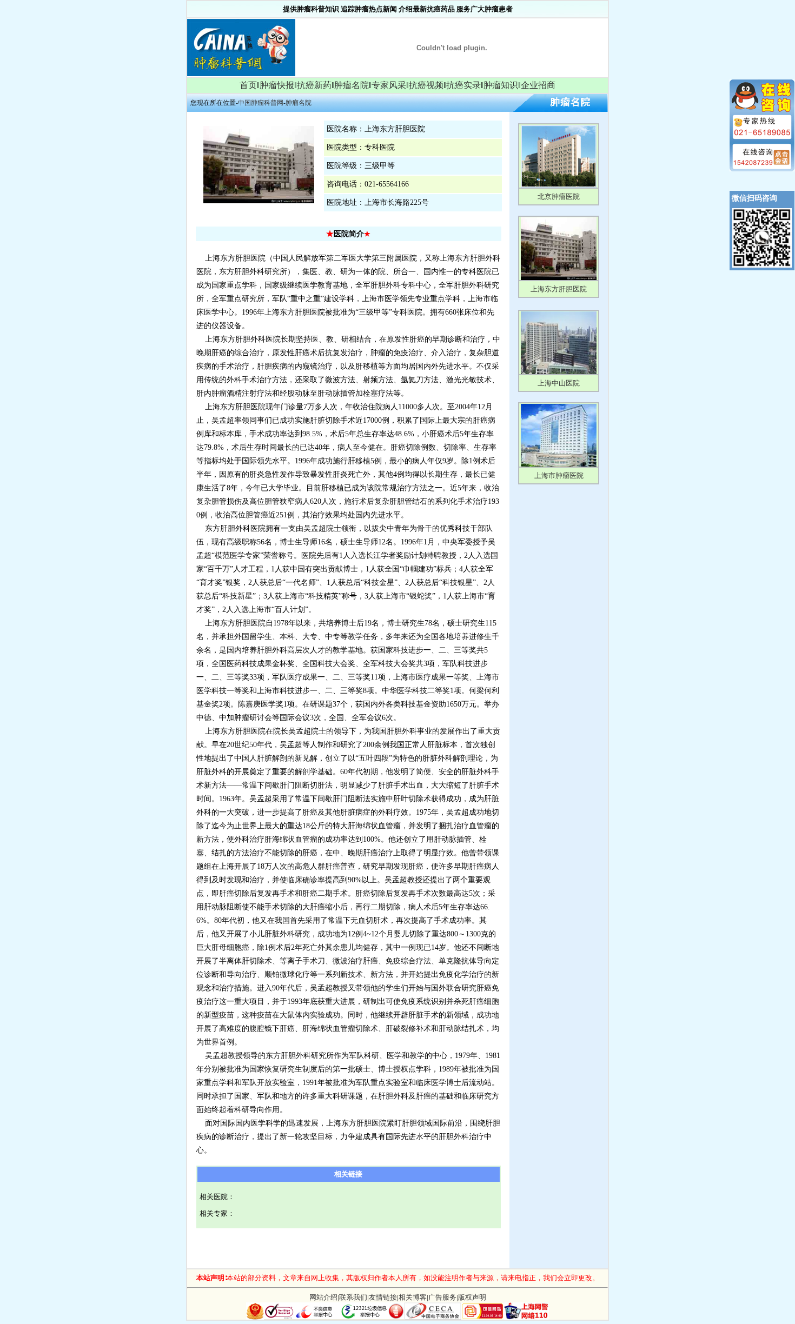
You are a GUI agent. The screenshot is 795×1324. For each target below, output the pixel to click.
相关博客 (413, 1297)
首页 (248, 85)
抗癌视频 (426, 85)
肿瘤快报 (277, 85)
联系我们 (353, 1297)
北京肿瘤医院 (559, 196)
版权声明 (472, 1297)
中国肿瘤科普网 (260, 103)
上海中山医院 (559, 383)
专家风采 (389, 85)
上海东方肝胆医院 (559, 289)
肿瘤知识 (500, 85)
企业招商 (538, 85)
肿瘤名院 (351, 85)
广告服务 (442, 1297)
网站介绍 (323, 1297)
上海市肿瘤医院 (559, 475)
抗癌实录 (463, 85)
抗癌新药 (314, 85)
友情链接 (383, 1297)
